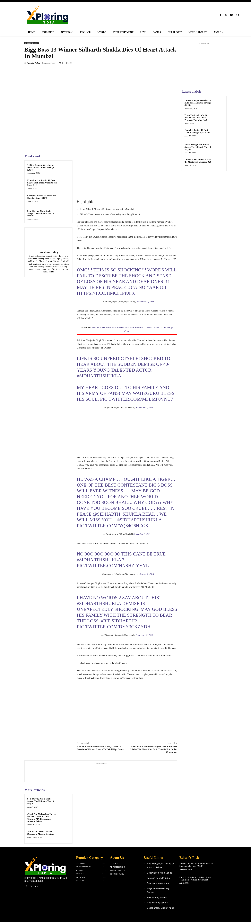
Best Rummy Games (157, 902)
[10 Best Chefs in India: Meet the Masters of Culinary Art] (219, 163)
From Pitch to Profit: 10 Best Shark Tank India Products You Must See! (42, 182)
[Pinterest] (168, 63)
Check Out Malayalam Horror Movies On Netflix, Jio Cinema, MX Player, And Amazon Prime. (42, 818)
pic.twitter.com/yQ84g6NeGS (112, 525)
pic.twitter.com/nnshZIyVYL (113, 565)
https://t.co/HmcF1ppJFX (106, 293)
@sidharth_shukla (117, 514)
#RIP (105, 620)
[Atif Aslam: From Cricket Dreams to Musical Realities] (64, 835)
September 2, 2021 (145, 301)
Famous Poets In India (158, 878)
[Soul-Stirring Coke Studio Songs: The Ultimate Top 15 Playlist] (64, 214)
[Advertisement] (127, 174)
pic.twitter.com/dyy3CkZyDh (113, 626)
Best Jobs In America (158, 883)
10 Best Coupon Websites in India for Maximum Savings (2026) (40, 167)
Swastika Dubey (33, 63)
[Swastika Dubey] (48, 239)
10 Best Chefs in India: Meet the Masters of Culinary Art (197, 160)
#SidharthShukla (99, 375)
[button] (237, 14)
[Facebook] (221, 15)
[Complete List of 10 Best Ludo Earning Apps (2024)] (64, 199)
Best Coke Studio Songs (159, 872)
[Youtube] (231, 15)
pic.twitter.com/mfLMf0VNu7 (136, 399)
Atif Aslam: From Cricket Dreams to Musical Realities (40, 832)
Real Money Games (157, 897)
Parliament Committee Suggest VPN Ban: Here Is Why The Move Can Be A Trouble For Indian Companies (153, 749)
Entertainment (32, 43)
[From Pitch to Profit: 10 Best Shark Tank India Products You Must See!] (64, 184)
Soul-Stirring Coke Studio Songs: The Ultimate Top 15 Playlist (40, 213)
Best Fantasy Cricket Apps (160, 907)
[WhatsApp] (174, 63)
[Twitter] (226, 15)
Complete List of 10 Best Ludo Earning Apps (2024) (41, 197)
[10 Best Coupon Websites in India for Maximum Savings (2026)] (64, 168)
